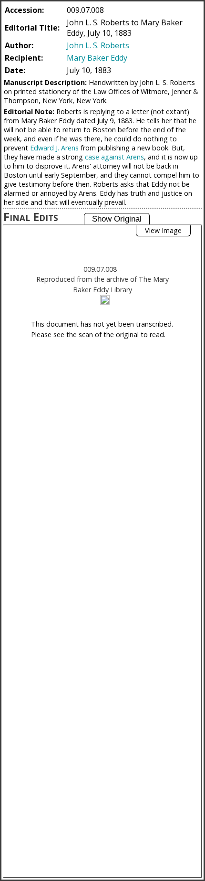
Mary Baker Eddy (97, 58)
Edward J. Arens (54, 147)
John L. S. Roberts (98, 45)
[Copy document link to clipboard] (105, 300)
